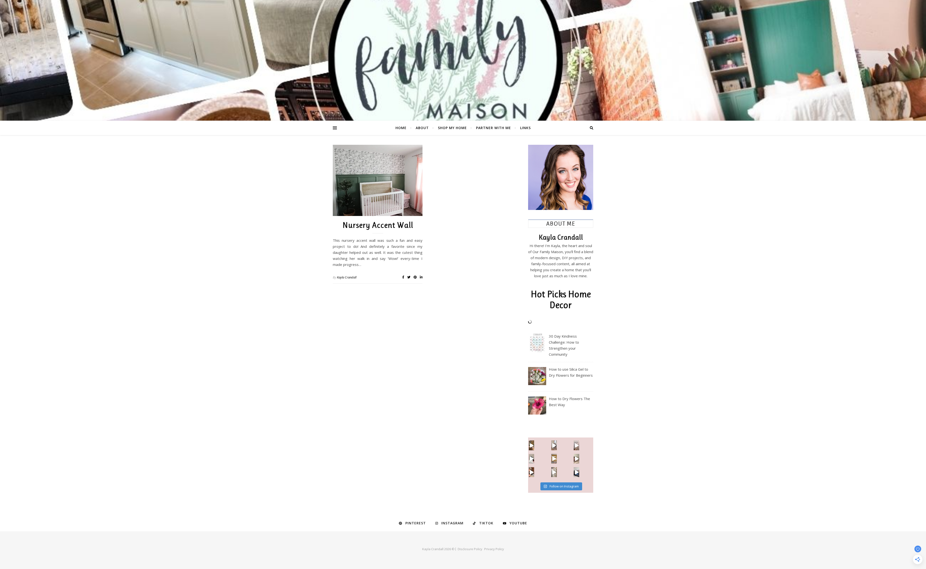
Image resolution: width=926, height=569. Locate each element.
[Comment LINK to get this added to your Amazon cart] (531, 445)
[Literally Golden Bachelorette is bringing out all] (576, 459)
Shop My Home (452, 127)
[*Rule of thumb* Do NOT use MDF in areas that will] (554, 472)
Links (525, 127)
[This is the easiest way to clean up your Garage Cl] (576, 472)
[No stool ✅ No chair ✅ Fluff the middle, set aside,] (554, 445)
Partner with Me (493, 127)
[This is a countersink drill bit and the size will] (554, 459)
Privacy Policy (494, 549)
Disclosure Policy (470, 549)
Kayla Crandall (346, 277)
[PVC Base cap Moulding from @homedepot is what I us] (576, 445)
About (422, 127)
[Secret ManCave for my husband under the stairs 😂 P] (531, 472)
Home (401, 127)
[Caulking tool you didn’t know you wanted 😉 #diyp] (531, 459)
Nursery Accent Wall (377, 225)
